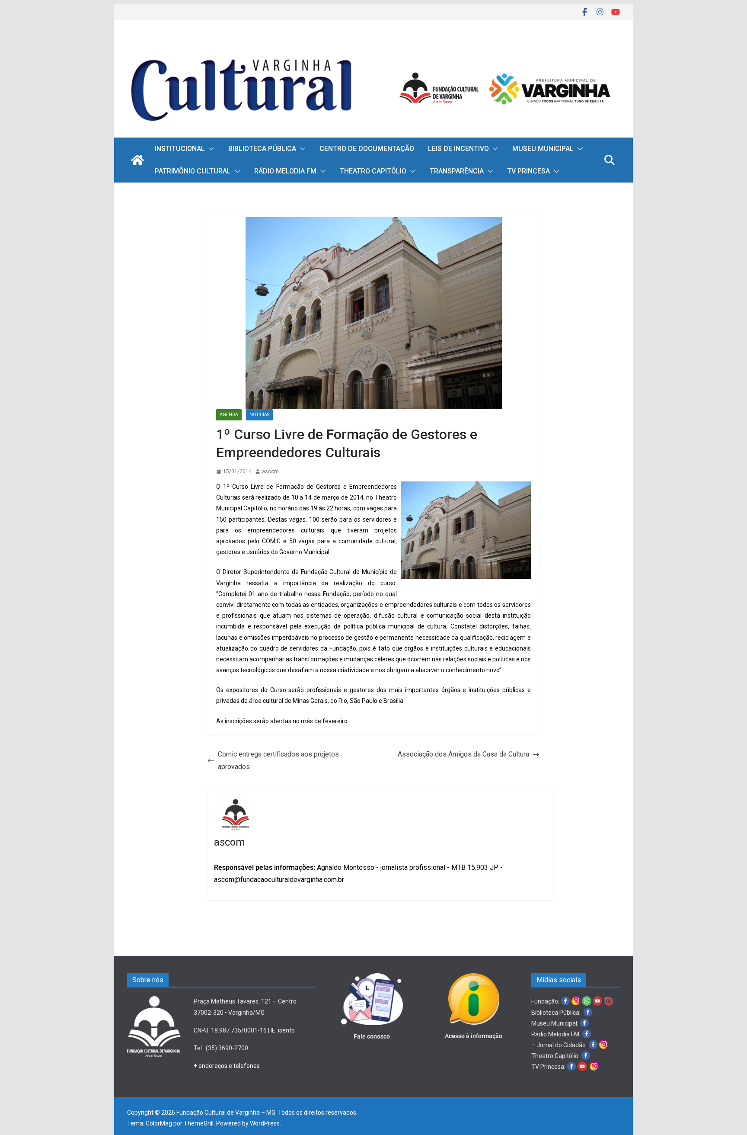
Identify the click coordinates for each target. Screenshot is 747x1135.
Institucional (180, 148)
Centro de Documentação (366, 148)
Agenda (229, 414)
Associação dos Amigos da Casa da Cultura (463, 754)
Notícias (259, 414)
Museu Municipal (543, 148)
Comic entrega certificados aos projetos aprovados (278, 760)
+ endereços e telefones (227, 1065)
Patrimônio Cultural (193, 171)
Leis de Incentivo (458, 148)
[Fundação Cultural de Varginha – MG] (373, 46)
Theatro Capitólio (373, 171)
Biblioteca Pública (262, 148)
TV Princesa (528, 171)
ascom (270, 471)
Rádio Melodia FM (285, 171)
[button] (209, 149)
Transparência (457, 171)
